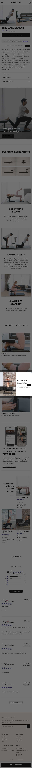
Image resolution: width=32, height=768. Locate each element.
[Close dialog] (31, 372)
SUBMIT (29, 385)
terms (19, 387)
